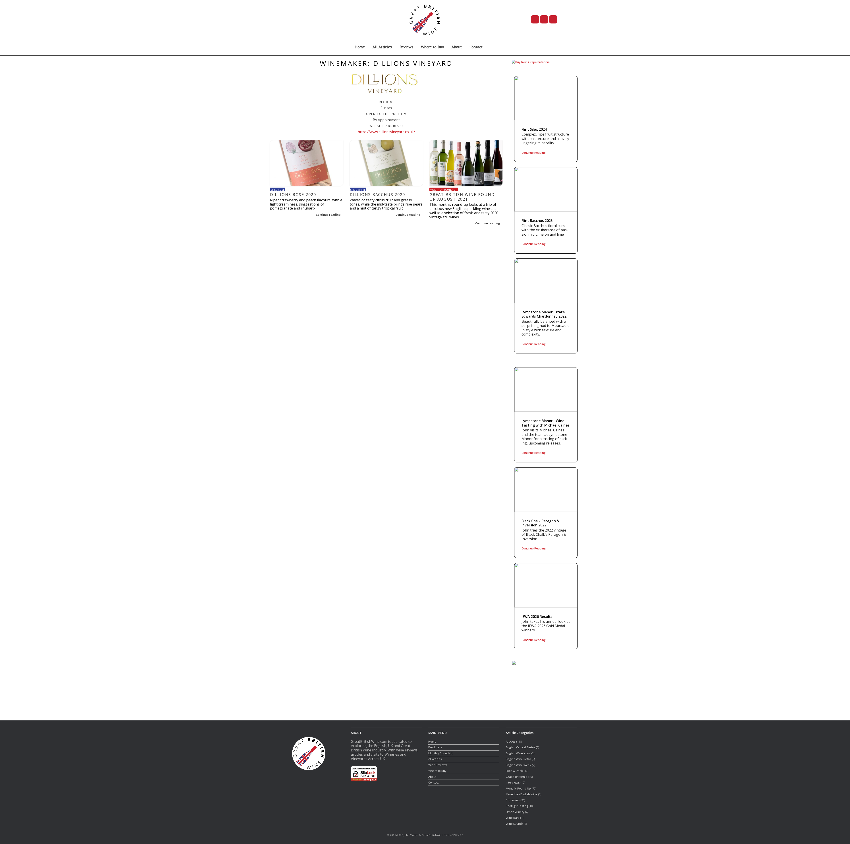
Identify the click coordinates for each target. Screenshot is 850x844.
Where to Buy (432, 46)
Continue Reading (533, 153)
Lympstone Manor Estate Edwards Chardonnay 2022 (544, 314)
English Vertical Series (520, 747)
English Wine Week (518, 765)
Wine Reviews (437, 765)
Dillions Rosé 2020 (293, 194)
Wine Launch (514, 824)
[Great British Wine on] (567, 19)
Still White (358, 189)
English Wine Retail (518, 759)
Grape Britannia (516, 777)
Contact (476, 46)
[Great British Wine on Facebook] (544, 19)
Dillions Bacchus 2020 (377, 194)
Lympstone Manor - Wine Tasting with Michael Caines (546, 423)
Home (360, 46)
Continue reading (328, 215)
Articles (511, 741)
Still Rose (277, 189)
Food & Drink (514, 771)
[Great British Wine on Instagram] (553, 19)
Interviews (513, 782)
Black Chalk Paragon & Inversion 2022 (540, 523)
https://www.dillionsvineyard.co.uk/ (386, 131)
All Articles (382, 46)
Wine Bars (513, 818)
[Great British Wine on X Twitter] (535, 19)
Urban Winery (515, 812)
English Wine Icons (518, 753)
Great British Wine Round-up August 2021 (462, 197)
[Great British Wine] (425, 19)
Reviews (406, 46)
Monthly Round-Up (443, 189)
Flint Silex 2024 (534, 129)
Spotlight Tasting (517, 806)
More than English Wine (521, 794)
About (457, 46)
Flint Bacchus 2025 (537, 221)
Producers (435, 747)
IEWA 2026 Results (537, 617)
